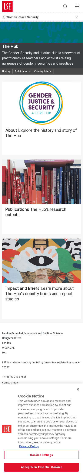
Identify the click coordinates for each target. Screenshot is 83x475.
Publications (22, 71)
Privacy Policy (29, 446)
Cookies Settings (41, 455)
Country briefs (42, 71)
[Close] (78, 389)
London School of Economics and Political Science (7, 6)
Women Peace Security (22, 17)
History (6, 71)
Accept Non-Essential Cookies (41, 467)
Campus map (10, 382)
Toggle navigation (78, 17)
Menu (77, 6)
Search (65, 6)
